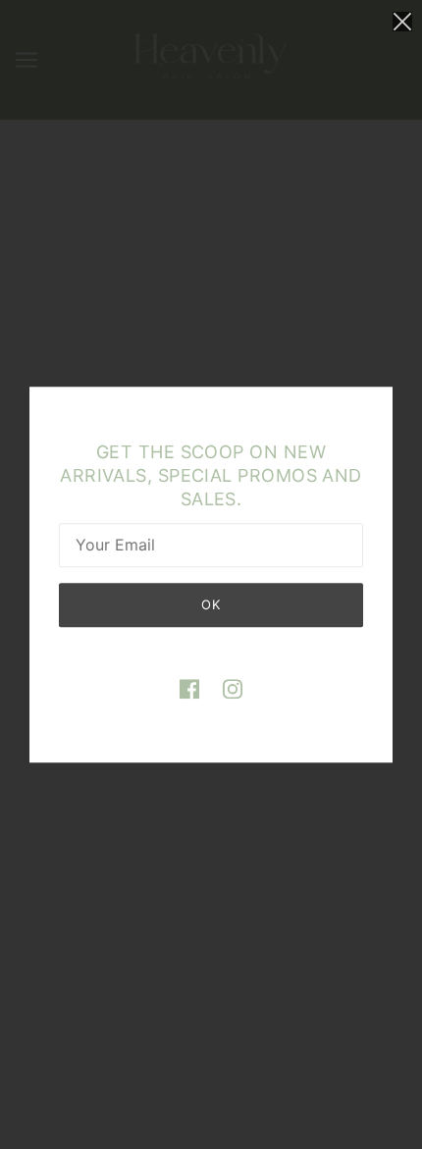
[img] (189, 689)
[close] (402, 21)
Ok (211, 604)
